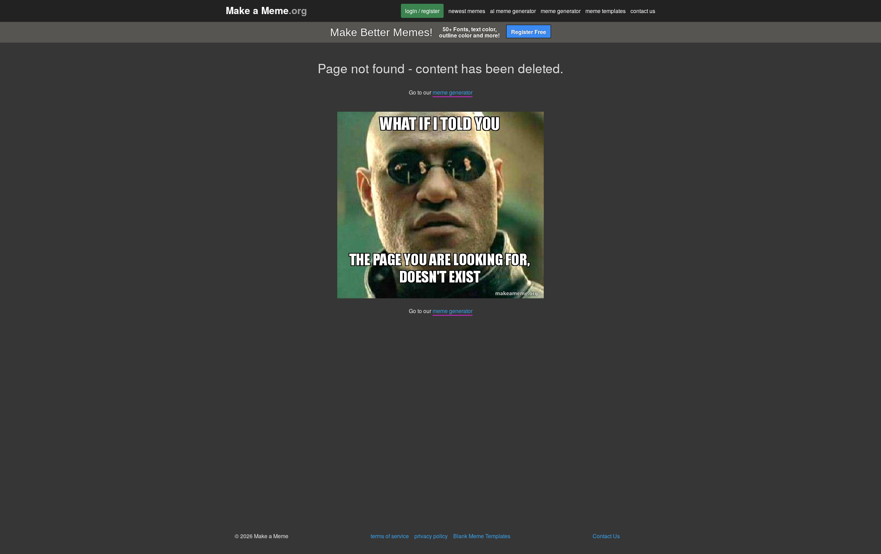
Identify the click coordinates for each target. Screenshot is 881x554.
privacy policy (431, 536)
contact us (642, 11)
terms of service (390, 536)
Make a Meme (266, 10)
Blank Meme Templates (481, 536)
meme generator (561, 11)
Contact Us (606, 536)
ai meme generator (513, 11)
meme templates (605, 11)
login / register (422, 11)
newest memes (466, 11)
